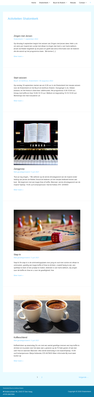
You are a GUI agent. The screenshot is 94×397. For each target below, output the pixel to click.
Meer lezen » (18, 56)
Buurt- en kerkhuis (21, 81)
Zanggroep (19, 169)
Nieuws (73, 2)
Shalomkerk (43, 2)
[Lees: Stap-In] (47, 230)
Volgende (83, 377)
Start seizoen (20, 78)
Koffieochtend (20, 337)
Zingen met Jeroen (23, 36)
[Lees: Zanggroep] (36, 142)
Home (33, 2)
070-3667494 (9, 394)
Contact (82, 2)
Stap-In (17, 254)
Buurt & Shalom (59, 2)
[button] (90, 2)
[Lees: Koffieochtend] (47, 314)
